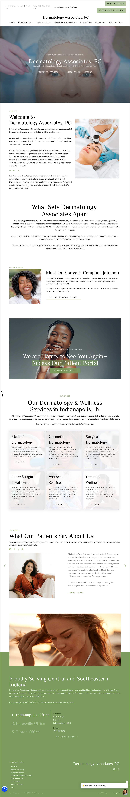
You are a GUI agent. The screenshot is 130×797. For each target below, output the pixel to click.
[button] (4, 788)
